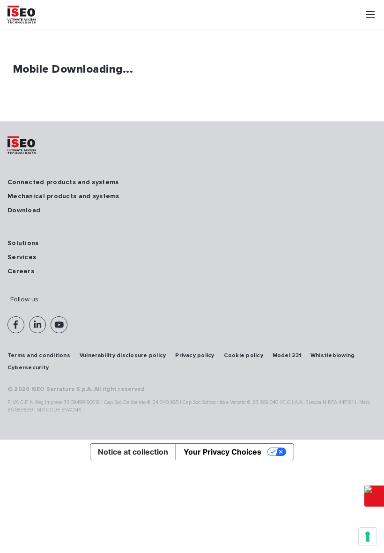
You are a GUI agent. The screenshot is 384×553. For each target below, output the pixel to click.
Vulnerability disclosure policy (123, 355)
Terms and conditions (38, 355)
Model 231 (287, 355)
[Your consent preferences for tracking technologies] (368, 537)
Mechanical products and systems (63, 196)
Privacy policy (194, 355)
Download (23, 210)
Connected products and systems (62, 182)
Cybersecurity (28, 367)
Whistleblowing (332, 355)
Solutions (23, 243)
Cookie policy (243, 355)
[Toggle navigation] (370, 14)
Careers (20, 271)
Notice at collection (133, 451)
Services (21, 257)
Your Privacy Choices (222, 451)
